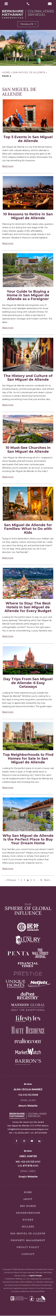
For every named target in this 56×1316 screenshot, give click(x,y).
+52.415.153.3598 (28, 1095)
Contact (28, 1254)
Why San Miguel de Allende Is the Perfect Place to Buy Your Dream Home (28, 839)
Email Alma (28, 1100)
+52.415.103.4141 (30, 1161)
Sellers (28, 1226)
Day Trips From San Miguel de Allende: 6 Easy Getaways (28, 683)
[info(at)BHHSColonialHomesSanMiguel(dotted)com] (50, 4)
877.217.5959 (41, 1133)
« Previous (10, 880)
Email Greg (28, 1171)
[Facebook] (16, 1141)
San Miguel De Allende (28, 1233)
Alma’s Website (28, 1105)
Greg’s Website (28, 1176)
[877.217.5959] (28, 3)
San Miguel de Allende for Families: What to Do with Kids (28, 529)
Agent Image (35, 1275)
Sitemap (38, 1272)
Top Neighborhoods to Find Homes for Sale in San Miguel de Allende (28, 758)
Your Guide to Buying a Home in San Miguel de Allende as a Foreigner (28, 295)
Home (28, 1192)
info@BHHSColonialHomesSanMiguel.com (28, 1129)
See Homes (28, 1206)
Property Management (28, 1240)
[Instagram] (24, 1141)
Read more (7, 166)
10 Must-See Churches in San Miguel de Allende (28, 449)
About (27, 1199)
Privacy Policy (28, 1247)
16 (41, 880)
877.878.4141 (30, 1165)
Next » (47, 880)
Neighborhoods (28, 1212)
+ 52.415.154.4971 (21, 1133)
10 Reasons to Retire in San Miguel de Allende (28, 216)
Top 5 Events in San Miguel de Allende (28, 139)
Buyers (28, 1219)
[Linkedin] (39, 1141)
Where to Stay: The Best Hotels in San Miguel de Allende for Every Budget (28, 607)
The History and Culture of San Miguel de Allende (28, 378)
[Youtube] (32, 1141)
